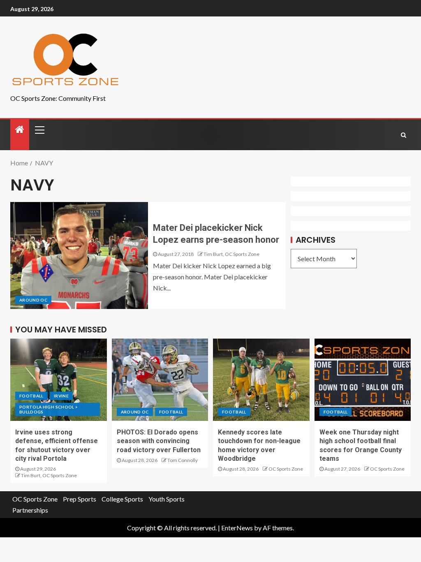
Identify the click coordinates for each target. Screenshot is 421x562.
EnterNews (237, 528)
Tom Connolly (182, 460)
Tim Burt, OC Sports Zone (231, 254)
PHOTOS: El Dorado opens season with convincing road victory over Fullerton (159, 441)
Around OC (33, 299)
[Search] (403, 135)
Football (31, 395)
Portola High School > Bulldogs (48, 409)
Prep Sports (79, 499)
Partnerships (30, 510)
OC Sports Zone (285, 469)
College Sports (122, 499)
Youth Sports (166, 499)
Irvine (61, 395)
